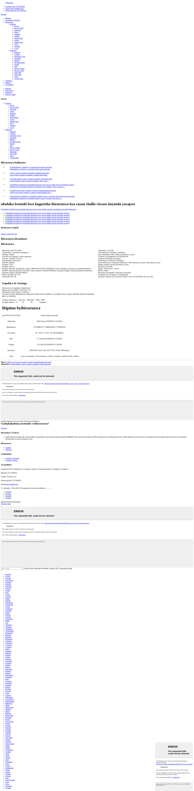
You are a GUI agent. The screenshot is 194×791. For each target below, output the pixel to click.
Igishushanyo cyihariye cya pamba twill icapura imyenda (30, 169)
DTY (16, 44)
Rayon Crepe (19, 71)
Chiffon (17, 54)
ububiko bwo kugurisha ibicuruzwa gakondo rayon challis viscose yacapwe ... (37, 187)
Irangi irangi (18, 42)
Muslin (16, 60)
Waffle (16, 36)
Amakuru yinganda (12, 458)
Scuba (16, 40)
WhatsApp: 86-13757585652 (15, 11)
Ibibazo (8, 83)
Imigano (17, 52)
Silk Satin (17, 73)
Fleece (16, 26)
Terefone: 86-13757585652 (15, 7)
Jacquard (17, 30)
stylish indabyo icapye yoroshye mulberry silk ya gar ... (29, 181)
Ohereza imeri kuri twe (9, 234)
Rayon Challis (19, 69)
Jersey (16, 32)
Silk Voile (17, 75)
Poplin (16, 65)
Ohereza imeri (6, 504)
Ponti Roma (18, 38)
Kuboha (13, 24)
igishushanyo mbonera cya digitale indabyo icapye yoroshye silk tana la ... (36, 198)
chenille (17, 46)
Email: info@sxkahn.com (14, 9)
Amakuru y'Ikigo (11, 460)
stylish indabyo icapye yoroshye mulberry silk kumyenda (30, 364)
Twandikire (9, 85)
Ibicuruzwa (9, 22)
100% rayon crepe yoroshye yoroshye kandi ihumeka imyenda (29, 362)
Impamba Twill (19, 56)
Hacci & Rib (18, 28)
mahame (17, 34)
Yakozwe (13, 50)
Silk (15, 67)
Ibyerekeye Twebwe (12, 20)
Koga (16, 77)
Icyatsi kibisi (18, 79)
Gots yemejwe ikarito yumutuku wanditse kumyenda (28, 175)
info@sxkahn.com (11, 484)
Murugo (8, 18)
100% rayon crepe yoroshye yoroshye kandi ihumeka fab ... (31, 193)
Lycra (16, 48)
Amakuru (8, 81)
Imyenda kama (19, 62)
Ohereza (4, 428)
